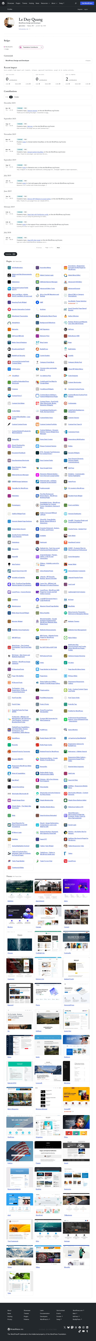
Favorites (10, 254)
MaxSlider (71, 606)
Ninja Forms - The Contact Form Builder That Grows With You (21, 647)
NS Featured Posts (46, 656)
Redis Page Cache (46, 745)
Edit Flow (71, 468)
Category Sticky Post (75, 362)
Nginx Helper (72, 637)
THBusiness (68, 1215)
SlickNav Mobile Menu (47, 807)
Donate (60, 1316)
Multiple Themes (73, 621)
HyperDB (15, 556)
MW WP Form (16, 637)
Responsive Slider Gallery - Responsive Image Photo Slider (77, 759)
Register (80, 9)
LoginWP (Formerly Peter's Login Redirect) (48, 599)
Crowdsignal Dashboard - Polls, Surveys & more (48, 411)
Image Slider (72, 564)
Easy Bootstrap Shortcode (20, 460)
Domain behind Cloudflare (35, 152)
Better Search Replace (19, 342)
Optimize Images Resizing (76, 656)
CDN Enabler (16, 369)
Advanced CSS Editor (75, 282)
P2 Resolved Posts (18, 669)
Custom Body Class (46, 417)
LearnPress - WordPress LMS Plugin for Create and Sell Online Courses (49, 591)
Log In (86, 9)
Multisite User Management (77, 630)
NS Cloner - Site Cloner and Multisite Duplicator (21, 656)
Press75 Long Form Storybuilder (46, 711)
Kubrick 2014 (12, 1083)
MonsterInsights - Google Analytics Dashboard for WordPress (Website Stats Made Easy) (48, 621)
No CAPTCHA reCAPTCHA (48, 647)
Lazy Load (71, 584)
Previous (39, 247)
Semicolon (67, 1189)
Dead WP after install (33, 240)
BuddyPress (44, 349)
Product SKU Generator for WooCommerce (48, 719)
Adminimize (16, 282)
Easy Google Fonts (46, 468)
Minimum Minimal (41, 1109)
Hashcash (43, 542)
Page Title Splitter (18, 676)
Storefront (39, 1215)
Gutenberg (15, 542)
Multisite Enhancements (48, 630)
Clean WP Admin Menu (75, 369)
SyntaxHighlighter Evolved (20, 846)
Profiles (10, 9)
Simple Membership (46, 800)
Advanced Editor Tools (47, 288)
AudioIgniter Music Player (48, 316)
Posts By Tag (72, 704)
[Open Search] (75, 3)
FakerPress (72, 481)
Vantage (67, 1241)
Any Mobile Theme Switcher (77, 301)
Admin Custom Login (46, 275)
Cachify (70, 355)
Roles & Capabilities (18, 773)
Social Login (72, 825)
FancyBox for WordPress (20, 488)
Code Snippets (73, 375)
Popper (38, 1163)
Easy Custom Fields (46, 460)
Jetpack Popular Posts (75, 577)
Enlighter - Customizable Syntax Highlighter (76, 474)
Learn (42, 1310)
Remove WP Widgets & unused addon (39, 199)
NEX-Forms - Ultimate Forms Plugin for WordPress (49, 636)
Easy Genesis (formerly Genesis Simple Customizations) (75, 460)
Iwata (37, 1057)
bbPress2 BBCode (18, 336)
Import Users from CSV (19, 571)
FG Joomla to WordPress (76, 488)
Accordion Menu (45, 267)
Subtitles (15, 839)
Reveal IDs (43, 766)
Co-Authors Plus (45, 375)
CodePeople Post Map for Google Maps (48, 382)
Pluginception (44, 690)
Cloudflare (15, 375)
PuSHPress (43, 729)
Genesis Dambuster (74, 513)
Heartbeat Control (74, 542)
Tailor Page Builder (18, 861)
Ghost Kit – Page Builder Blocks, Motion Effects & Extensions (48, 521)
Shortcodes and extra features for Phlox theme (50, 793)
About (9, 1310)
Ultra (37, 1241)
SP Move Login (17, 832)
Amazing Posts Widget (19, 302)
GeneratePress (69, 1005)
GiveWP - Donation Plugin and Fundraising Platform (78, 521)
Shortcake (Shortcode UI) (20, 793)
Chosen (10, 953)
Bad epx (30, 126)
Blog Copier (44, 342)
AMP (41, 302)
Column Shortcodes (74, 382)
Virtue (10, 1267)
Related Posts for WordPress (49, 751)
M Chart (71, 599)
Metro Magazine (13, 1109)
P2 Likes (71, 662)
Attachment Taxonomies (20, 316)
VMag (38, 1267)
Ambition (10, 901)
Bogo (70, 342)
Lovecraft (39, 1083)
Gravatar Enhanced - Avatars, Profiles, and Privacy (49, 529)
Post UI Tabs (16, 704)
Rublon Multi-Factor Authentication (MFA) (47, 773)
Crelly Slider (16, 411)
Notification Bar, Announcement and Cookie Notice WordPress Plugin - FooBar (77, 647)
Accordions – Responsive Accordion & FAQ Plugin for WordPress (77, 267)
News (9, 1313)
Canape (38, 927)
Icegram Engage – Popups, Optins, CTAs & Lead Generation (48, 556)
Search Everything (18, 787)
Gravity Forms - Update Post (77, 529)
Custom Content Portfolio (48, 424)
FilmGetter (15, 495)
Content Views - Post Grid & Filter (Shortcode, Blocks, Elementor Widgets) (49, 403)
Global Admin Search (19, 529)
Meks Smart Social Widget (20, 613)
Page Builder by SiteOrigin (48, 669)
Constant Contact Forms (76, 389)
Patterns (26, 1319)
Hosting (10, 1316)
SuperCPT (43, 839)
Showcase (27, 1310)
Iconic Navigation (74, 556)
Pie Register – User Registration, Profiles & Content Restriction (19, 690)
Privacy (10, 1319)
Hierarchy (15, 549)
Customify (67, 953)
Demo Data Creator (46, 439)
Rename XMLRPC (17, 759)
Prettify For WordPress (75, 711)
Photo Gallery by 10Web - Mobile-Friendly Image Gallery (50, 682)
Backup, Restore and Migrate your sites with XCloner (77, 322)
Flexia (38, 1005)
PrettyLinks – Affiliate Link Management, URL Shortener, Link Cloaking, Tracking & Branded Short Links (21, 719)
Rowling (38, 1189)
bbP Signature (44, 329)
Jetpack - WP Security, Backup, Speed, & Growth (48, 577)
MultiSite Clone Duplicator (20, 630)
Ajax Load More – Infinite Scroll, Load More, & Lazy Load (22, 295)
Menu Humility (44, 613)
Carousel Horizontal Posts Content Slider (20, 362)
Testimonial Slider (18, 867)
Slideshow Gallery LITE (75, 807)
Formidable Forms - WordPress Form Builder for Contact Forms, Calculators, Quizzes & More (50, 505)
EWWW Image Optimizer (20, 481)
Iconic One (67, 1031)
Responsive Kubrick (14, 1189)
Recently (15, 745)
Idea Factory (16, 564)
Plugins (26, 1316)
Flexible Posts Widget (75, 495)
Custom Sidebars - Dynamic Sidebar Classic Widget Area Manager (49, 431)
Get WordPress (87, 3)
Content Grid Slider (18, 403)
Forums (16, 97)
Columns (15, 389)
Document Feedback (18, 453)
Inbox (9, 1057)
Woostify (67, 1267)
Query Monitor (73, 729)
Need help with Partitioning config (37, 214)
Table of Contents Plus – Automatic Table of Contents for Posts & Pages (21, 853)
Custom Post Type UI (75, 424)
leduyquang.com (24, 29)
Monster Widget (17, 621)
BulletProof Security (18, 355)
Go (8, 1031)
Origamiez (39, 1137)
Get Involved (61, 1310)
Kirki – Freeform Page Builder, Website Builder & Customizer (21, 584)
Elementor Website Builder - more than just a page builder (49, 474)
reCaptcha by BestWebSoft (77, 738)
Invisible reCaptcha (18, 577)
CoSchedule (72, 403)
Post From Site (16, 697)
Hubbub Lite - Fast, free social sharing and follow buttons (50, 549)
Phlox (66, 1137)
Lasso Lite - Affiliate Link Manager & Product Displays (49, 584)
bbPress (71, 329)
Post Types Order (74, 697)
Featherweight (45, 488)
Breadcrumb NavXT (18, 349)
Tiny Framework (13, 1241)
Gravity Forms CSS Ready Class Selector (20, 535)
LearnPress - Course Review (21, 592)
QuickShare (16, 738)
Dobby (70, 446)
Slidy (13, 815)
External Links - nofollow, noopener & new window (48, 481)
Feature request (32, 110)
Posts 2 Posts (44, 704)
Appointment (40, 901)
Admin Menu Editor (74, 275)
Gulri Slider (72, 535)
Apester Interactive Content (21, 309)
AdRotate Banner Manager (48, 282)
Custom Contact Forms (19, 424)
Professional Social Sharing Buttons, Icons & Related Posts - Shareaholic (78, 719)
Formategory (16, 505)
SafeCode (71, 773)
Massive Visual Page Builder (49, 606)
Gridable (43, 535)
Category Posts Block (47, 362)
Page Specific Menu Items (76, 669)
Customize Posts (73, 432)
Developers (43, 1316)
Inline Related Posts (46, 571)
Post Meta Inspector (46, 697)
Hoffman (38, 1031)
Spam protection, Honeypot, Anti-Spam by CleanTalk (49, 832)
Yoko (9, 1293)
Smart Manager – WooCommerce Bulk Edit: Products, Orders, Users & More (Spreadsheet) (76, 815)
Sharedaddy (44, 787)
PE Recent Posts (17, 682)
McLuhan (67, 1083)
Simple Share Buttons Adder (77, 800)
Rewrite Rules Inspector (76, 766)
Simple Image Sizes (18, 800)
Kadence (67, 1057)
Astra (66, 901)
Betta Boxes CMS (73, 336)
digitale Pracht (69, 979)
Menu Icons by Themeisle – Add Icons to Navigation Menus (78, 613)
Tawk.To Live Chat (46, 861)
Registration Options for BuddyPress (76, 744)
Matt (75, 1313)
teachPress (72, 861)
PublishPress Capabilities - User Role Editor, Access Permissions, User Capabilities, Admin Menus (21, 729)
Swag (59, 1319)
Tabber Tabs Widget (46, 846)
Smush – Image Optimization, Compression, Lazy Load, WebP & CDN (49, 824)
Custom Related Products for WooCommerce (21, 432)
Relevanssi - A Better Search (77, 751)
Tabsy (70, 853)
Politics (10, 1163)
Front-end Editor (73, 505)
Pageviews (43, 676)
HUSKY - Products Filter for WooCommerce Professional (77, 549)
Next (58, 247)
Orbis (42, 662)
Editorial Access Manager (20, 475)
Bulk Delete (72, 349)
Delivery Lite (40, 979)
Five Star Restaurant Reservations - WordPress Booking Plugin (48, 495)
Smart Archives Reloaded (48, 815)
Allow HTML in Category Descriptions (76, 295)
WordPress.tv (45, 1319)
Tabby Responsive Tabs (76, 846)
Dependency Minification (76, 439)
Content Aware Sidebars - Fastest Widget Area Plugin (49, 395)
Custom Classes (73, 417)
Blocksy (10, 927)
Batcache (15, 329)
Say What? (15, 780)
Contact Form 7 (17, 395)
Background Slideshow (47, 322)
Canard (66, 927)
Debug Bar (15, 439)
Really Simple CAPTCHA (48, 738)
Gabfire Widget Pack (18, 513)
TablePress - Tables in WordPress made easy (47, 853)
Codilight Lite (40, 953)
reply (24, 142)
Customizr (11, 979)
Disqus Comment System (48, 446)
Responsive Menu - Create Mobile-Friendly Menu (49, 759)
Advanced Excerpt (74, 288)
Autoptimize (16, 322)
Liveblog (15, 599)
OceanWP (67, 1109)
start (9, 1215)
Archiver (43, 309)
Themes (26, 1313)
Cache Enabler (45, 355)
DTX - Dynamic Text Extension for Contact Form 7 (50, 453)
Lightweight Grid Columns (76, 592)
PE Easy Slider (72, 676)
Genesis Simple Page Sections (22, 521)
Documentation (45, 1313)
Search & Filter (73, 780)
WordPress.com (78, 1310)
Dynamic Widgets (74, 453)
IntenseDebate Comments (76, 571)
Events (59, 1313)
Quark (66, 1163)
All (11, 97)
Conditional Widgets (47, 389)
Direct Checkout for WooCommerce (18, 446)
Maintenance (16, 606)
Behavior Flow (44, 336)
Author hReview (73, 316)
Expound (10, 1005)
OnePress (11, 1137)
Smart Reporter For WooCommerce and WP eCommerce (19, 824)
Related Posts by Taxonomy (21, 751)
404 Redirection (17, 267)
